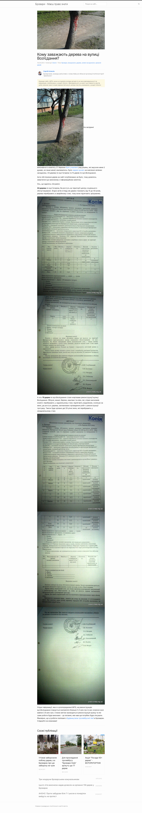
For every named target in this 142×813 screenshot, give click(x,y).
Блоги (54, 63)
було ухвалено (72, 167)
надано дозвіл (78, 170)
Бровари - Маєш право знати (51, 4)
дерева (78, 63)
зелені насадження (88, 63)
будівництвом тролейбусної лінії (80, 718)
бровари (64, 63)
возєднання (72, 63)
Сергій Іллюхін (48, 71)
